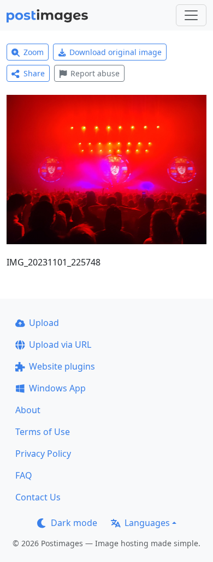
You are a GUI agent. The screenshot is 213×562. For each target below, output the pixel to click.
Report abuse (95, 73)
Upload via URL (60, 345)
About (27, 410)
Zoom (33, 52)
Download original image (115, 52)
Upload (44, 323)
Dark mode (74, 523)
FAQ (23, 475)
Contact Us (38, 497)
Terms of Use (42, 432)
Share (34, 73)
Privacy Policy (43, 454)
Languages (147, 523)
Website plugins (62, 366)
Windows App (57, 388)
